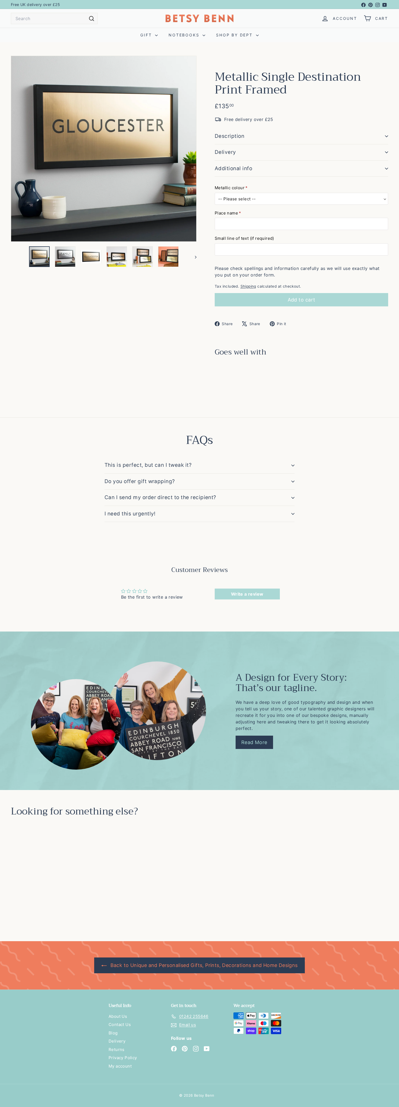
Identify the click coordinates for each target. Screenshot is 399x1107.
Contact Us (120, 1024)
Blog (113, 1033)
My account (120, 1066)
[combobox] (54, 18)
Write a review (247, 594)
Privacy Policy (123, 1057)
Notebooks (185, 35)
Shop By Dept (235, 35)
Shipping (248, 286)
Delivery (225, 152)
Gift (147, 35)
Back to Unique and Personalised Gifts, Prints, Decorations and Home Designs (203, 965)
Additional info (233, 168)
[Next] (193, 257)
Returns (117, 1049)
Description (229, 136)
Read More (254, 742)
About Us (118, 1016)
